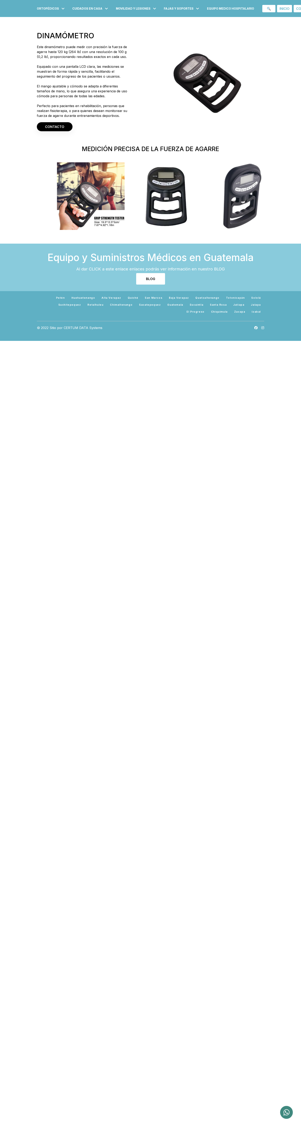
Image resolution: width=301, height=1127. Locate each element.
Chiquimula (219, 311)
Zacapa (239, 311)
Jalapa (256, 304)
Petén (60, 297)
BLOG (150, 279)
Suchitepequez (69, 304)
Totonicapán (235, 297)
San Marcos (153, 297)
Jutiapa (238, 304)
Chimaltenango (121, 304)
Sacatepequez (150, 304)
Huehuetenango (83, 297)
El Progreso (196, 311)
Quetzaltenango (207, 297)
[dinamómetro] (206, 196)
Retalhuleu (95, 304)
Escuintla (196, 304)
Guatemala (175, 304)
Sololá (256, 297)
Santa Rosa (218, 304)
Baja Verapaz (179, 297)
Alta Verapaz (111, 297)
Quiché (133, 297)
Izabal (256, 311)
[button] (51, 8)
